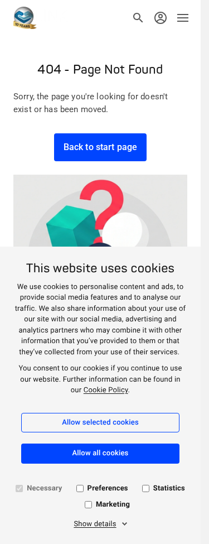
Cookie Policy (106, 390)
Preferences (108, 488)
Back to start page (101, 147)
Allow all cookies (100, 453)
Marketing (113, 504)
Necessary (44, 488)
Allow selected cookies (100, 422)
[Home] (41, 18)
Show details (95, 524)
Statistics (169, 488)
